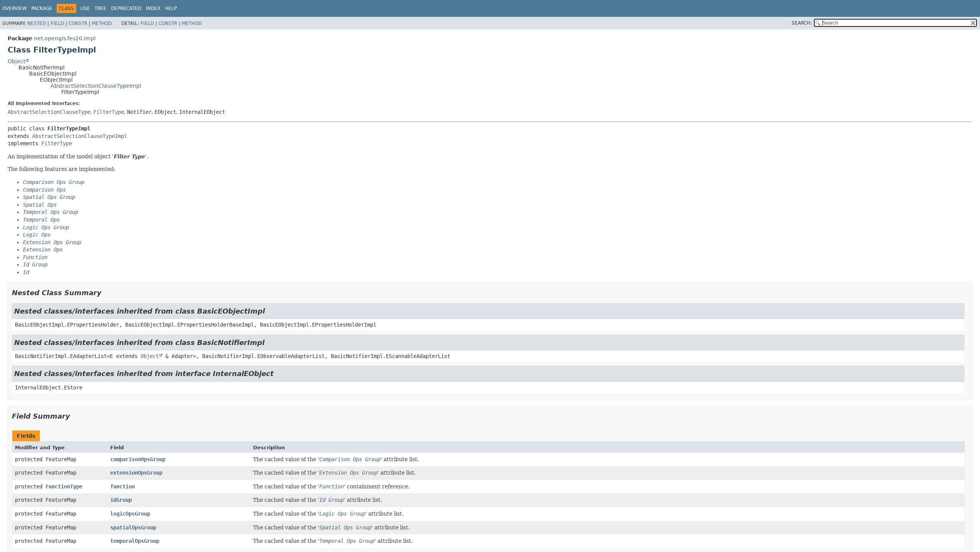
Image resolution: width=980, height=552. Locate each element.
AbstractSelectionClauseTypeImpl (96, 86)
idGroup (121, 500)
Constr (78, 23)
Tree (100, 8)
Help (171, 8)
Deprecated (126, 8)
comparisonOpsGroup (137, 459)
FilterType (108, 112)
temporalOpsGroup (134, 541)
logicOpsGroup (130, 514)
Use (85, 8)
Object (16, 61)
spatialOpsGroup (133, 527)
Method (102, 23)
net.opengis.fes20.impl (65, 38)
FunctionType (64, 486)
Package (41, 8)
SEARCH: (802, 23)
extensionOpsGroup (136, 473)
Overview (14, 8)
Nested (36, 23)
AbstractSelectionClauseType (49, 112)
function (122, 486)
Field (57, 23)
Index (153, 8)
